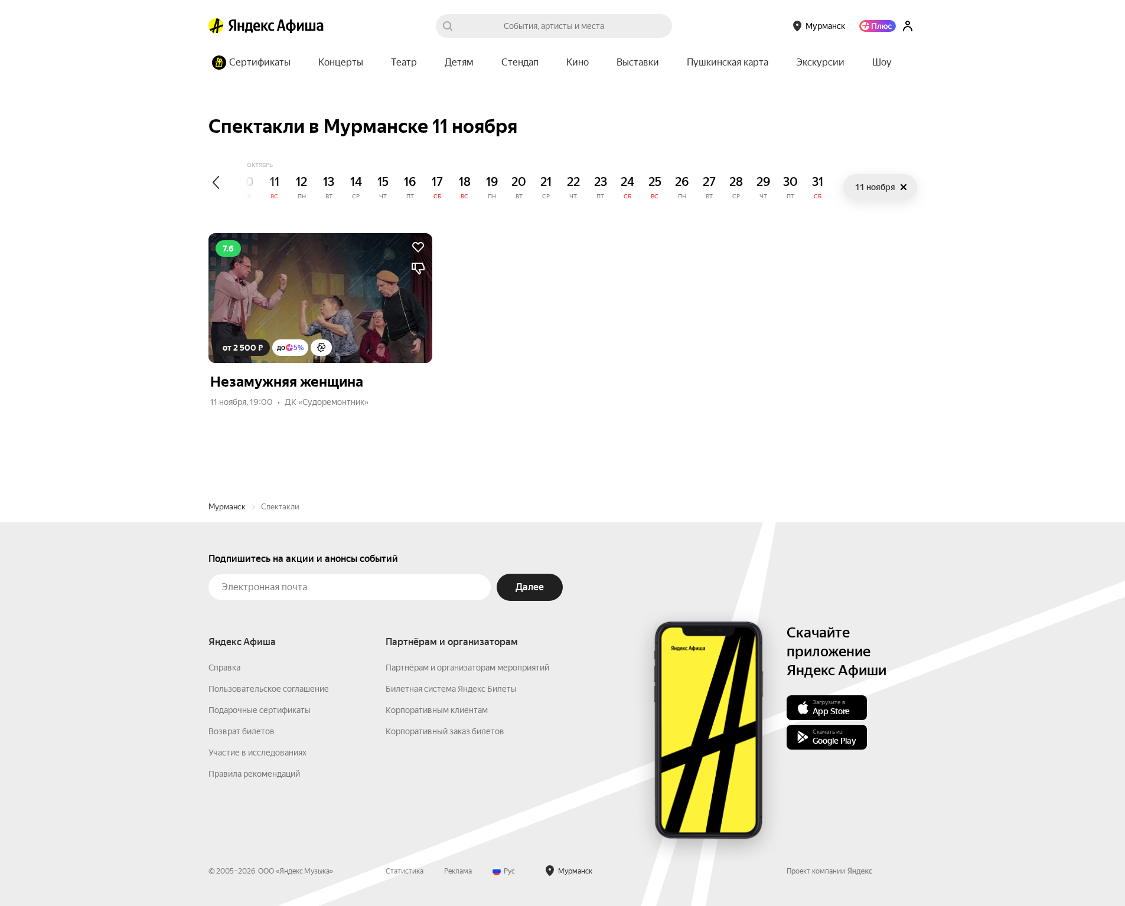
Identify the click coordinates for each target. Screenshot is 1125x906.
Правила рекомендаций (254, 774)
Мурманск (227, 506)
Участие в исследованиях (257, 752)
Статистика (404, 871)
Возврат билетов (241, 731)
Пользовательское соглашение (268, 689)
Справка (224, 667)
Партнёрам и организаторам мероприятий (467, 667)
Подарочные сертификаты (259, 710)
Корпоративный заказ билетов (445, 731)
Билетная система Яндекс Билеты (451, 689)
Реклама (458, 871)
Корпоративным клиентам (437, 710)
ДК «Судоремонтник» (327, 402)
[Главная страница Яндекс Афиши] (216, 26)
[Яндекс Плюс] (877, 26)
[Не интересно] (418, 268)
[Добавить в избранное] (418, 247)
